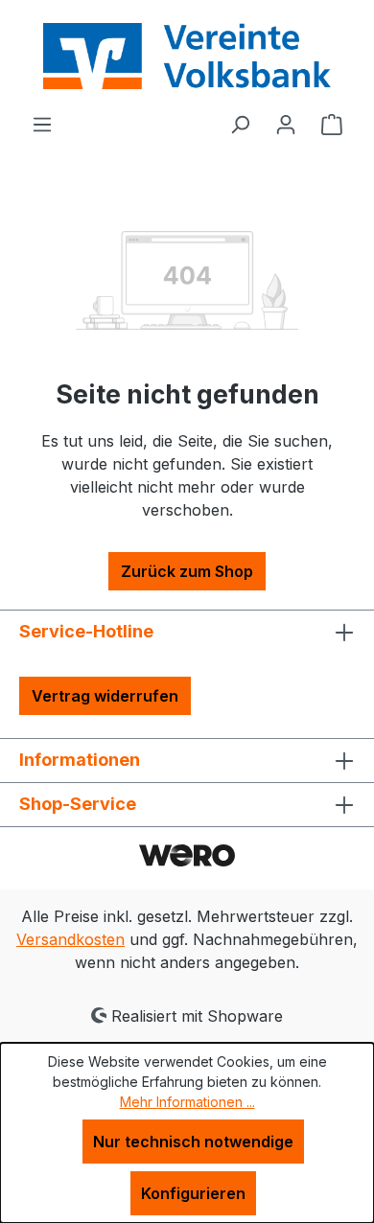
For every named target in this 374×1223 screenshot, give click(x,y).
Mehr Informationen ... (187, 1102)
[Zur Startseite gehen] (187, 56)
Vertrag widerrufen (105, 695)
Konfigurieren (193, 1193)
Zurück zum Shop (187, 571)
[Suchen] (240, 123)
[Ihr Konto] (286, 123)
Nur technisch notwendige (193, 1141)
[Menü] (42, 123)
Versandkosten (70, 939)
